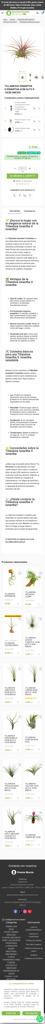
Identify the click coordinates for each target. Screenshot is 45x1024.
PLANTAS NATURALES (26, 20)
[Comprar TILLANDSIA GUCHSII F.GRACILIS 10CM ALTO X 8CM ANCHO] (39, 654)
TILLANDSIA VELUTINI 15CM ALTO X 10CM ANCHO (31, 787)
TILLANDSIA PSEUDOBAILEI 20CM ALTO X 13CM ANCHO (10, 739)
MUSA (11, 929)
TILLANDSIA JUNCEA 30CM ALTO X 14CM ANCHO (31, 691)
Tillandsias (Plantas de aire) (29, 22)
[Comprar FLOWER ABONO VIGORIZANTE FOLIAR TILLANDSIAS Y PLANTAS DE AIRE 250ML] (39, 108)
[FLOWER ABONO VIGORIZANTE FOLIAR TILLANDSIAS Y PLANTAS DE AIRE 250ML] (34, 108)
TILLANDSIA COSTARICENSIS (11, 644)
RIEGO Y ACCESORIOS (11, 940)
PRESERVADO (11, 943)
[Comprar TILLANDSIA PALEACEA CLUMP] (39, 604)
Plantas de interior (10, 22)
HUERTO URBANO (11, 932)
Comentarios (29, 211)
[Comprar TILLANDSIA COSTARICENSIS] (18, 653)
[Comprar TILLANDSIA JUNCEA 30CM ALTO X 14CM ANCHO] (39, 702)
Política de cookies (35, 1019)
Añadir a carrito (24, 176)
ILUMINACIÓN (11, 946)
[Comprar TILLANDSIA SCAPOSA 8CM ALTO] (39, 749)
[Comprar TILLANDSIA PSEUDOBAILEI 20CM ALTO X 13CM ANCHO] (18, 750)
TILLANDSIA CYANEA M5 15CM (32, 836)
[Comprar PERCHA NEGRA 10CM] (39, 130)
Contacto (33, 955)
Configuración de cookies (15, 919)
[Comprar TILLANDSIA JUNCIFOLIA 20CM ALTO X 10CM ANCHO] (18, 702)
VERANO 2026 (11, 926)
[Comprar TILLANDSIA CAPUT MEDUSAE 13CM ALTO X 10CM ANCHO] (18, 846)
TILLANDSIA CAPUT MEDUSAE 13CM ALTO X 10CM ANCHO (11, 835)
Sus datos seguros (33, 944)
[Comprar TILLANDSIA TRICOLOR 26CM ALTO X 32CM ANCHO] (18, 798)
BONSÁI (11, 949)
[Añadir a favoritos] (20, 573)
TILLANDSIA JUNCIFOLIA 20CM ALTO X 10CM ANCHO (10, 691)
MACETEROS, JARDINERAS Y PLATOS (11, 954)
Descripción (15, 211)
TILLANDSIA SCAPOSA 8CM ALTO (31, 739)
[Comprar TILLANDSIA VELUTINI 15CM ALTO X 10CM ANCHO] (39, 798)
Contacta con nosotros (34, 958)
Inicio (5, 20)
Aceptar (11, 1013)
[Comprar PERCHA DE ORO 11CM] (39, 121)
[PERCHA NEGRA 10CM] (34, 130)
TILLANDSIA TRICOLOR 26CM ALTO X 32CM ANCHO (11, 787)
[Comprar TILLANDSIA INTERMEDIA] (18, 604)
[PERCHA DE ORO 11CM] (34, 121)
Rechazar (32, 1013)
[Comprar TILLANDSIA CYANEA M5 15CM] (39, 845)
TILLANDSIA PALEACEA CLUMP (30, 594)
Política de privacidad (20, 1019)
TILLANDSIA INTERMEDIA (9, 595)
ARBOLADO (11, 935)
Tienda (12, 20)
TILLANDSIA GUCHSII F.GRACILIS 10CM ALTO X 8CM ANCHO (32, 642)
